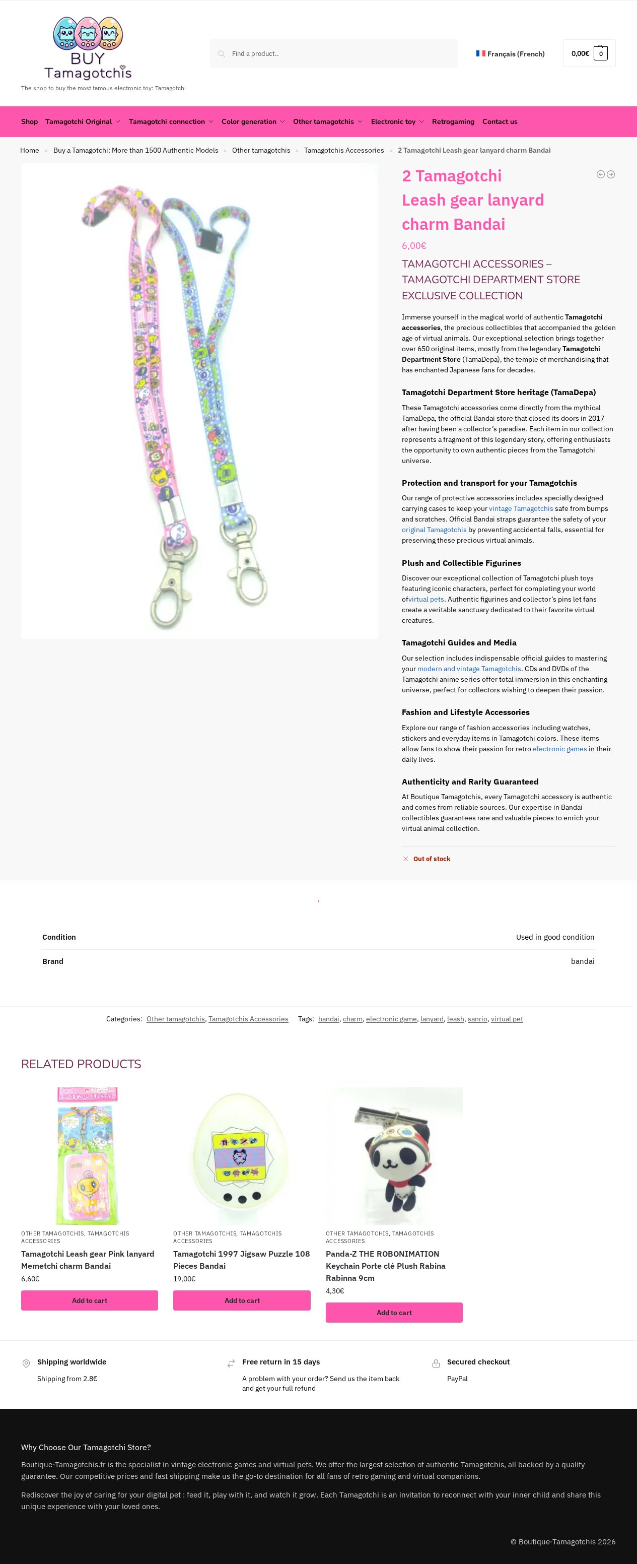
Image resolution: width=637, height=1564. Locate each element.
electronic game (391, 1018)
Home (29, 150)
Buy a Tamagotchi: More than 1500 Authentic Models (136, 150)
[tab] (319, 898)
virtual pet (507, 1018)
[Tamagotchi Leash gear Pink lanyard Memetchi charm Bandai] (601, 174)
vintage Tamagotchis (521, 508)
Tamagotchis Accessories (344, 150)
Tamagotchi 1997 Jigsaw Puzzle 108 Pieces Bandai (241, 1260)
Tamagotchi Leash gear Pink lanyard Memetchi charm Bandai (88, 1260)
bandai (328, 1018)
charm (353, 1018)
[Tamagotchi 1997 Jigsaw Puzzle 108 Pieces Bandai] (241, 1155)
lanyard (432, 1018)
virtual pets (426, 599)
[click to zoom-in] (199, 401)
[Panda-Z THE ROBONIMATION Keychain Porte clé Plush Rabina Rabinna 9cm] (394, 1155)
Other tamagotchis (261, 150)
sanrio (477, 1018)
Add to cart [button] (89, 1300)
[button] (589, 53)
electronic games (560, 748)
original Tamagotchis (434, 529)
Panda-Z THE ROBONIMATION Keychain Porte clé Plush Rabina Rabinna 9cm (386, 1266)
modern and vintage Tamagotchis (469, 668)
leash (455, 1018)
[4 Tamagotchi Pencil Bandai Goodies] (611, 174)
